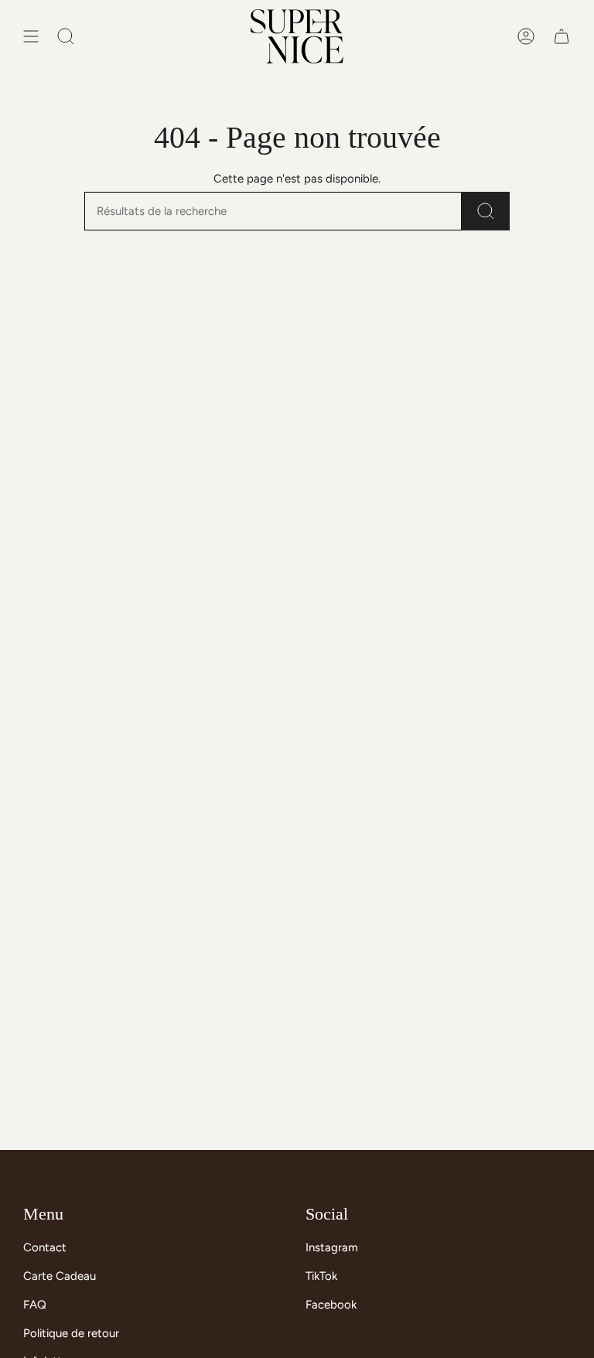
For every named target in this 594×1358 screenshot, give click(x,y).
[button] (66, 36)
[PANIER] (561, 36)
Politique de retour (71, 1333)
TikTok (321, 1276)
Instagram (332, 1247)
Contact (45, 1247)
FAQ (34, 1305)
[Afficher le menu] (30, 36)
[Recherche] (486, 211)
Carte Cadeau (59, 1276)
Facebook (331, 1305)
